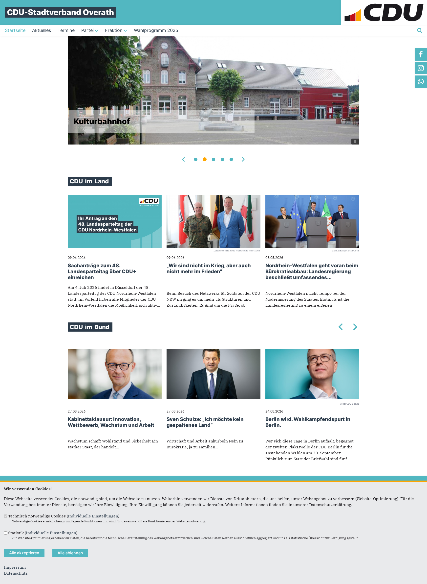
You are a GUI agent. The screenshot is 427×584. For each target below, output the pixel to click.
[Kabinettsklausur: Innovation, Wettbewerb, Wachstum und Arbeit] (115, 351)
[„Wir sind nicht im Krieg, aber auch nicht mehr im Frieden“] (213, 198)
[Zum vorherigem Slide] (184, 159)
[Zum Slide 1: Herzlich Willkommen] (195, 159)
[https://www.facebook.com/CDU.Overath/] (421, 54)
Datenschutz (15, 573)
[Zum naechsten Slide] (243, 159)
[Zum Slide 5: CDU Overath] (231, 159)
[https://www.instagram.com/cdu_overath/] (421, 68)
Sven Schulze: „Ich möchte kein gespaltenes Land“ (205, 422)
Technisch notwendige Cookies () (63, 515)
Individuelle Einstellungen (93, 515)
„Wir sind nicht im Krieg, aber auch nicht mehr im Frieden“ (209, 268)
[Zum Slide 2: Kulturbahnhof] (205, 159)
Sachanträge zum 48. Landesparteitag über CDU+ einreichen (102, 271)
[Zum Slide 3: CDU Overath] (213, 159)
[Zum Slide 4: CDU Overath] (222, 159)
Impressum (15, 567)
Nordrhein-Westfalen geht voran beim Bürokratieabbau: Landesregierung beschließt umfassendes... (311, 271)
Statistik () (42, 532)
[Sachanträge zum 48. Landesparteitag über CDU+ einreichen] (115, 198)
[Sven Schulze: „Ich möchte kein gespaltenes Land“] (213, 351)
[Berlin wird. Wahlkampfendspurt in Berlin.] (312, 351)
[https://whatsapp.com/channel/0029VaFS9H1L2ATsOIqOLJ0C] (421, 81)
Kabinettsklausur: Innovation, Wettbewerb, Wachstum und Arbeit (111, 422)
